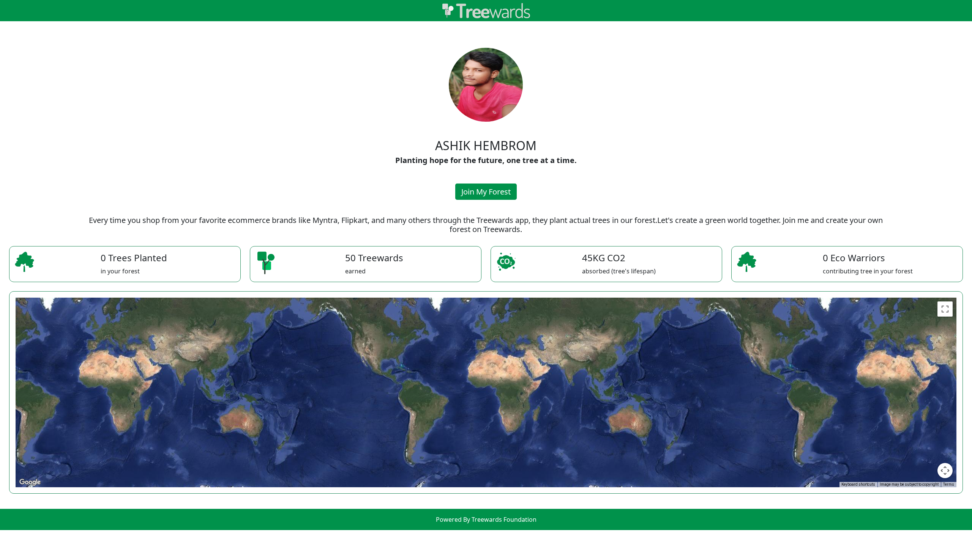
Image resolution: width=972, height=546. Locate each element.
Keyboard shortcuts (858, 484)
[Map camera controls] (945, 470)
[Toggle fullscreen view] (945, 309)
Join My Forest (486, 192)
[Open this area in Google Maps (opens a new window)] (30, 482)
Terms (948, 484)
